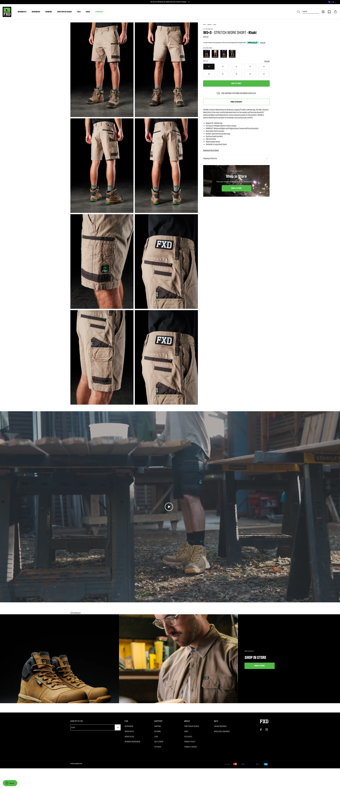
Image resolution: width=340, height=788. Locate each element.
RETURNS (157, 731)
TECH (78, 12)
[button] (323, 12)
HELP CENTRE (158, 741)
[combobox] (310, 11)
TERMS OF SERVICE (190, 747)
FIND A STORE (259, 666)
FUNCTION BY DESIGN (64, 12)
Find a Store (236, 188)
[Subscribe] (118, 727)
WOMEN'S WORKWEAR (132, 741)
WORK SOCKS (129, 736)
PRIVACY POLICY (190, 741)
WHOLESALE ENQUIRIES (222, 731)
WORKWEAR (36, 12)
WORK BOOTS (129, 731)
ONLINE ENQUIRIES (220, 726)
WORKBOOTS (22, 12)
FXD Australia (75, 763)
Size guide (267, 61)
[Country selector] (335, 2)
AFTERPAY (157, 747)
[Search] (299, 12)
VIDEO (88, 12)
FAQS (156, 736)
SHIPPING (157, 726)
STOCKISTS (99, 12)
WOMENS (48, 12)
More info (262, 42)
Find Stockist (236, 102)
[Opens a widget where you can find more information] (10, 783)
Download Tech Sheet (211, 150)
